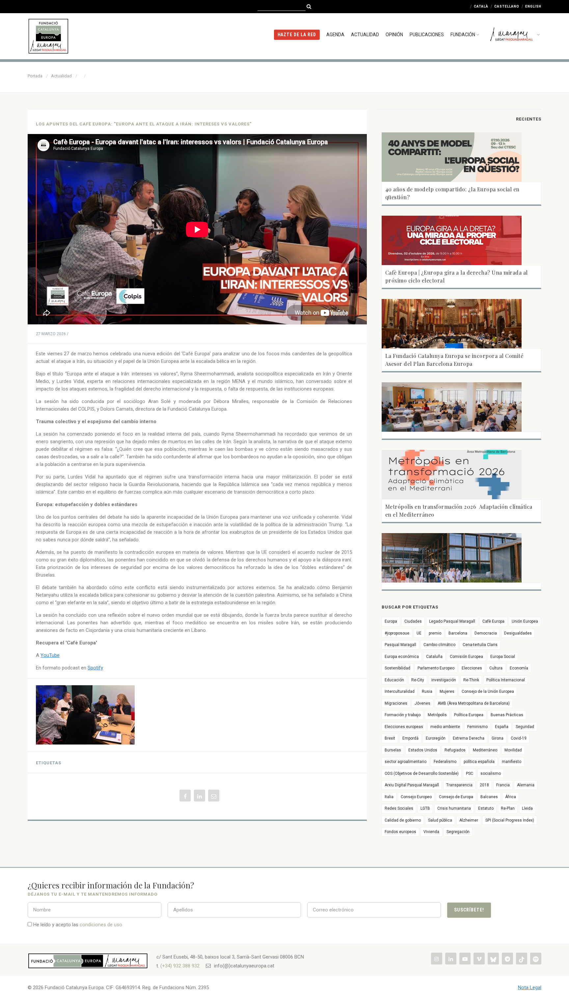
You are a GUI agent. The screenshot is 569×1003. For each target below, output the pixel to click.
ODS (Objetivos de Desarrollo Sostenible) (422, 773)
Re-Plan (508, 808)
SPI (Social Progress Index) (509, 820)
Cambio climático (439, 644)
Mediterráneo (485, 750)
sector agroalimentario (405, 761)
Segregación (458, 831)
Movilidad (513, 750)
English (533, 6)
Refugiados (455, 750)
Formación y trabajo (402, 715)
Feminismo (477, 726)
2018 (484, 785)
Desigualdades (518, 633)
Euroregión (436, 738)
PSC (469, 773)
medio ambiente (445, 726)
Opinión (394, 34)
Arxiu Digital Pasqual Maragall (412, 785)
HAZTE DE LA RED (297, 34)
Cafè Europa (493, 621)
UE (419, 633)
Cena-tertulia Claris (480, 644)
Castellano (506, 6)
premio (435, 633)
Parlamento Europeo (436, 668)
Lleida (527, 808)
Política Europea (468, 715)
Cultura (495, 668)
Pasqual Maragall (400, 644)
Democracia (485, 633)
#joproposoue (397, 633)
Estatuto (486, 808)
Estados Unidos (422, 750)
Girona (497, 738)
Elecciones (472, 668)
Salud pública (440, 820)
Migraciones (396, 703)
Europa (391, 621)
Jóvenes (422, 703)
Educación (394, 680)
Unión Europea (525, 621)
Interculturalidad (400, 691)
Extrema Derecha (468, 738)
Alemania (525, 785)
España (501, 726)
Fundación (462, 34)
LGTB (425, 808)
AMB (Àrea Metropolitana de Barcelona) (474, 703)
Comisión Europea (466, 656)
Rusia (427, 691)
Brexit (390, 738)
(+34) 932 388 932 (180, 966)
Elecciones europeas (404, 726)
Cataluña (434, 656)
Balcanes (489, 797)
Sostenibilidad (397, 668)
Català (481, 6)
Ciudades (413, 621)
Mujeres (447, 691)
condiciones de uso (101, 925)
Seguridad (525, 726)
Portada (35, 75)
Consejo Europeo (416, 797)
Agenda (335, 34)
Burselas (393, 750)
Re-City (417, 680)
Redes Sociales (399, 808)
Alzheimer (468, 820)
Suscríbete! (469, 909)
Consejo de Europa (456, 797)
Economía (519, 668)
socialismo (490, 773)
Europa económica (402, 656)
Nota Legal (529, 987)
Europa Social (502, 656)
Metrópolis (437, 715)
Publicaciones (427, 34)
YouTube (50, 655)
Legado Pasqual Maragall (452, 621)
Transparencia (459, 785)
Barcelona (457, 633)
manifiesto (511, 761)
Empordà (410, 738)
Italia (389, 797)
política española (479, 761)
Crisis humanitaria (454, 808)
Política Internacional (505, 680)
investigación (443, 680)
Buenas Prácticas (507, 715)
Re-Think (471, 680)
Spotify (95, 668)
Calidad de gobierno (403, 820)
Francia (503, 785)
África (510, 797)
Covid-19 (519, 738)
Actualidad (365, 34)
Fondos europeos (400, 831)
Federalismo (445, 761)
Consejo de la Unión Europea (488, 691)
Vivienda (431, 831)
